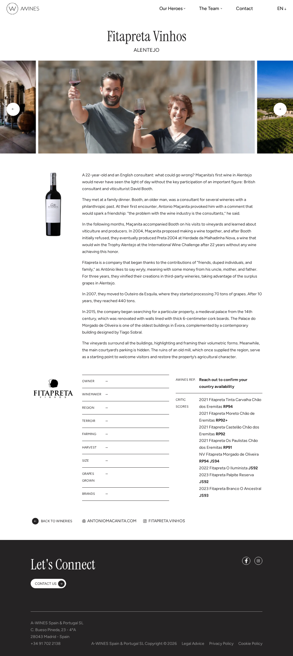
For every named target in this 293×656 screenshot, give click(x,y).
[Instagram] (258, 561)
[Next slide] (280, 109)
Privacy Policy (221, 643)
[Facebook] (246, 561)
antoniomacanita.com (111, 521)
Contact (244, 8)
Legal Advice (193, 643)
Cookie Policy (250, 643)
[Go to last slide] (13, 109)
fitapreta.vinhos (167, 521)
